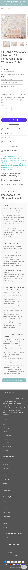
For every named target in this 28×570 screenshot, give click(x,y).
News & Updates (7, 446)
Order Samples (6, 428)
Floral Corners (6, 472)
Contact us (5, 450)
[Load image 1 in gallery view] (7, 44)
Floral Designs (6, 512)
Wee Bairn (5, 527)
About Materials (7, 435)
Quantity (3, 105)
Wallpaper (5, 464)
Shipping (3, 71)
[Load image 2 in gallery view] (14, 44)
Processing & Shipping (9, 439)
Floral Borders (6, 468)
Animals (5, 483)
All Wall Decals (7, 479)
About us (5, 431)
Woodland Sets (7, 487)
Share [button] (4, 66)
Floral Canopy (6, 475)
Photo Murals (6, 490)
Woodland (5, 505)
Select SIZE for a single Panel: (8, 86)
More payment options (14, 123)
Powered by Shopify (18, 567)
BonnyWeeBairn (12, 567)
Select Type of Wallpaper (7, 79)
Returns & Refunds (7, 442)
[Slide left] (1, 44)
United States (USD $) (13, 555)
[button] (2, 8)
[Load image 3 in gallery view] (21, 44)
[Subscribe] (23, 538)
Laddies (5, 523)
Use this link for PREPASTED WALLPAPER (12, 184)
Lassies (4, 519)
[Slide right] (26, 44)
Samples (5, 460)
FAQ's (4, 424)
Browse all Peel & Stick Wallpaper (14, 380)
